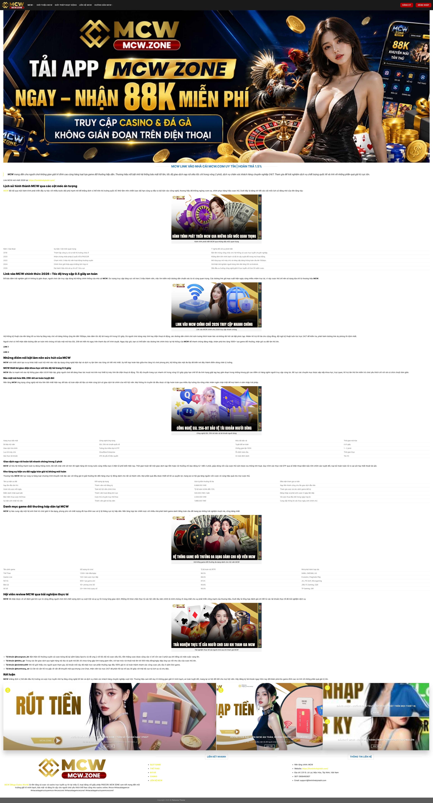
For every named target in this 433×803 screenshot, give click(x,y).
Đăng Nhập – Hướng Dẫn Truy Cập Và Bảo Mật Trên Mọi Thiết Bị (376, 706)
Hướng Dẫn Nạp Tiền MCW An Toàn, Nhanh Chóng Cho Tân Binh (269, 737)
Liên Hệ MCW (85, 5)
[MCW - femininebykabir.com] (13, 5)
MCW (30, 5)
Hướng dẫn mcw (103, 5)
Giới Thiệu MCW (44, 5)
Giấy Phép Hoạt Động (66, 5)
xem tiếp (110, 746)
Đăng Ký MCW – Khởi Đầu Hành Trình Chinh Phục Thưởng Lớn (376, 740)
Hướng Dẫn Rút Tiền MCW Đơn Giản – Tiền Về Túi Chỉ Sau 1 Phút (110, 737)
